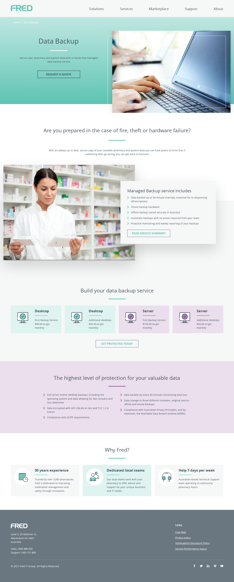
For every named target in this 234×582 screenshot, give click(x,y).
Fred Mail (180, 532)
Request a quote (58, 74)
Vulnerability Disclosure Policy (192, 543)
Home (16, 22)
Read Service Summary (149, 233)
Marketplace (159, 9)
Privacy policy (183, 537)
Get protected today (117, 344)
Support (191, 9)
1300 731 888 (28, 552)
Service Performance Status (191, 548)
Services (126, 9)
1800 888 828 (25, 548)
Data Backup (31, 22)
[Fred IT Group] (22, 8)
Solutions (96, 9)
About (218, 9)
